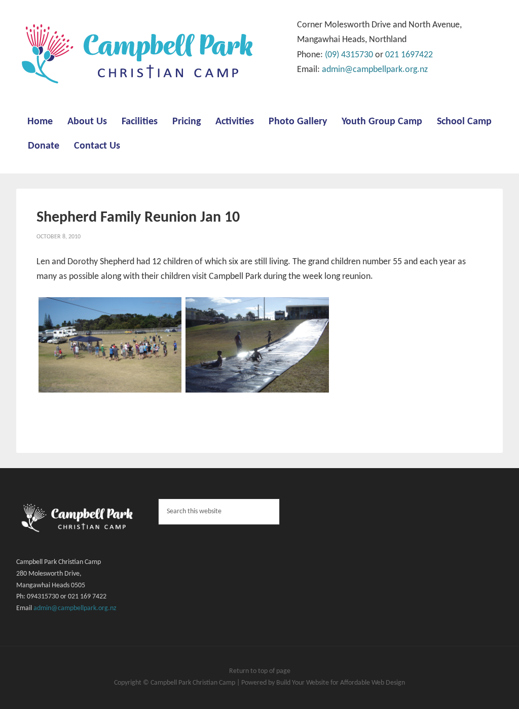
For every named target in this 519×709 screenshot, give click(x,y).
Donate (43, 146)
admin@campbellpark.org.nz (375, 70)
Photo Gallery (298, 122)
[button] (109, 347)
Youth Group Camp (382, 122)
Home (40, 122)
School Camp (464, 122)
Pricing (186, 122)
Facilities (140, 122)
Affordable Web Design (372, 683)
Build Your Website (303, 683)
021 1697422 (409, 55)
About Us (87, 122)
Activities (234, 122)
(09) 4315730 (349, 55)
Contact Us (97, 146)
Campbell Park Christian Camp (194, 683)
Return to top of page (259, 671)
